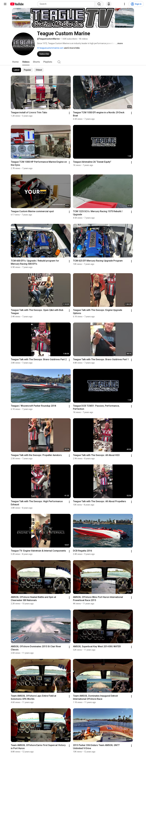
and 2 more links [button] (72, 48)
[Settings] (124, 4)
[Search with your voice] (109, 4)
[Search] (99, 4)
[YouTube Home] (17, 4)
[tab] (15, 61)
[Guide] (5, 4)
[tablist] (73, 61)
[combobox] (67, 4)
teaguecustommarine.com (51, 48)
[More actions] (69, 113)
